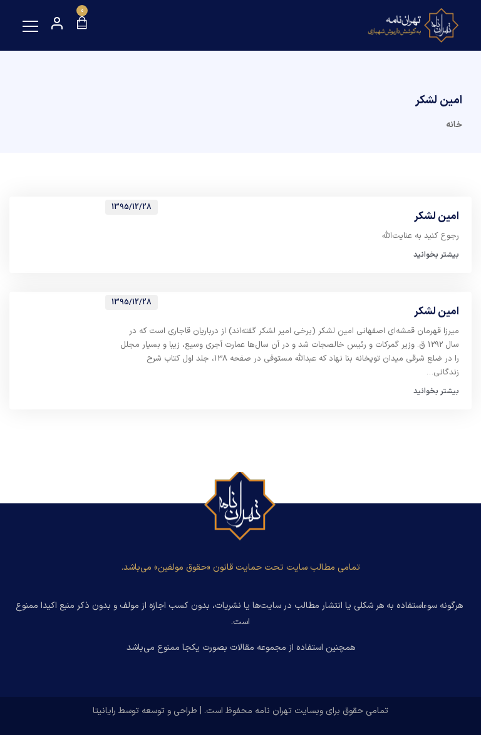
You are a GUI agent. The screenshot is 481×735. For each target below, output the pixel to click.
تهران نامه (273, 710)
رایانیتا (104, 710)
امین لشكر (436, 217)
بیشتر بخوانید (436, 254)
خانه (454, 124)
